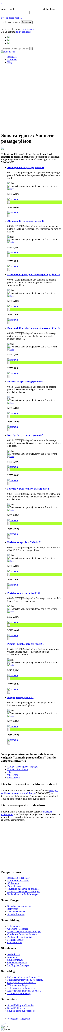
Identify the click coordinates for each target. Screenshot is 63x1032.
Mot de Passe (49, 9)
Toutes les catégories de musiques (23, 891)
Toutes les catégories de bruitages (23, 888)
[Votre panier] (8, 43)
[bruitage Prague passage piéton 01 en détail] (10, 716)
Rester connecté (12, 22)
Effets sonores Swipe (17, 985)
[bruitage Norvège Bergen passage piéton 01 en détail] (10, 403)
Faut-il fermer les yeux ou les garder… (25, 979)
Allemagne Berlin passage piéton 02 (25, 221)
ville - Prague (13, 777)
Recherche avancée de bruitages (22, 894)
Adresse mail (7, 9)
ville (9, 772)
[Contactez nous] (8, 37)
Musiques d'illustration (18, 880)
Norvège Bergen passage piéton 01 (25, 381)
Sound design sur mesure (19, 906)
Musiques (12, 59)
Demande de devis (16, 911)
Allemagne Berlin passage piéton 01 (25, 167)
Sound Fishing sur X (17, 1008)
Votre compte (13, 926)
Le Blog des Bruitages (18, 965)
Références (12, 909)
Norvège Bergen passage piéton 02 (25, 435)
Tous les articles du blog (19, 993)
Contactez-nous (14, 942)
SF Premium (13, 883)
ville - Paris (12, 775)
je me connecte (23, 31)
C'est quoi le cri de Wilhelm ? (21, 982)
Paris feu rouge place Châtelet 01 (24, 542)
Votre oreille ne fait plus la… (21, 988)
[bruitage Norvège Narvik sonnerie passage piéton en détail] (10, 510)
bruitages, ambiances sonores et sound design (29, 792)
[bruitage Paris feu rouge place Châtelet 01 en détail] (10, 561)
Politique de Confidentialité (20, 937)
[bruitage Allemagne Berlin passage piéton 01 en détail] (10, 188)
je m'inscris (28, 29)
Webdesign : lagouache (18, 1018)
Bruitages (12, 57)
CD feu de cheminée (17, 962)
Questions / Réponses (17, 928)
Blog (9, 62)
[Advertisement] (31, 97)
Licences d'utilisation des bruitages (24, 931)
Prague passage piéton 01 (20, 697)
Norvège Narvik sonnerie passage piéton (28, 488)
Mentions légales (15, 939)
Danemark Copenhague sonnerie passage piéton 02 (33, 328)
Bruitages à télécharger (18, 878)
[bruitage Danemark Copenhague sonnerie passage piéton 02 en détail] (10, 349)
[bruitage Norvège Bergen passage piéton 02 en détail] (10, 456)
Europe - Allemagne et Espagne (22, 766)
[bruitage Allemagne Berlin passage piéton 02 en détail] (10, 242)
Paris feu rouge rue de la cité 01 (23, 593)
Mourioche (12, 957)
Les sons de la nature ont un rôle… (24, 990)
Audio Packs (13, 954)
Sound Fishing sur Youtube (20, 1005)
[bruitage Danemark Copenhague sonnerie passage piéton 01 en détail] (10, 296)
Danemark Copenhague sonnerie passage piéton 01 (33, 274)
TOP (3, 1024)
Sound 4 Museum (15, 914)
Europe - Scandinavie (17, 769)
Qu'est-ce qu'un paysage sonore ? (23, 977)
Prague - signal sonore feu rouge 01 (25, 644)
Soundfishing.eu (15, 960)
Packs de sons (14, 886)
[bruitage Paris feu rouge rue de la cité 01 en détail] (10, 611)
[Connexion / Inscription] (8, 40)
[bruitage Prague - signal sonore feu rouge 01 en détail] (10, 665)
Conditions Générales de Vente (22, 934)
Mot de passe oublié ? (11, 17)
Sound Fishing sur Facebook (21, 1010)
